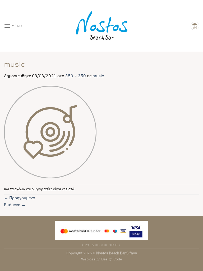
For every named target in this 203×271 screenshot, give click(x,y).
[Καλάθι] (195, 26)
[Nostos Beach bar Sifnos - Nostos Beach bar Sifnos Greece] (101, 26)
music (98, 75)
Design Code (111, 258)
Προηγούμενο (19, 197)
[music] (50, 131)
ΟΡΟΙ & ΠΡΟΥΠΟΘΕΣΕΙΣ (101, 245)
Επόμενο (15, 204)
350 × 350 (75, 75)
